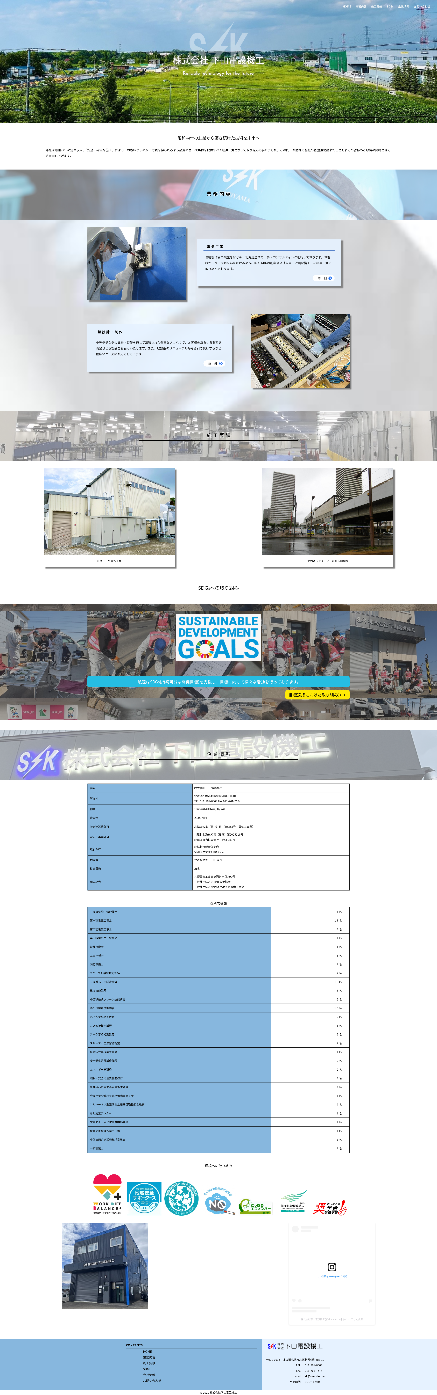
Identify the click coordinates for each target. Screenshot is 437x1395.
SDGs (390, 6)
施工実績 (376, 6)
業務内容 (361, 6)
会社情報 (149, 1374)
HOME (347, 6)
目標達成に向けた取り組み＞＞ (317, 695)
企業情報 (403, 6)
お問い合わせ (422, 6)
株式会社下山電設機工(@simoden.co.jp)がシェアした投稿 (332, 1319)
